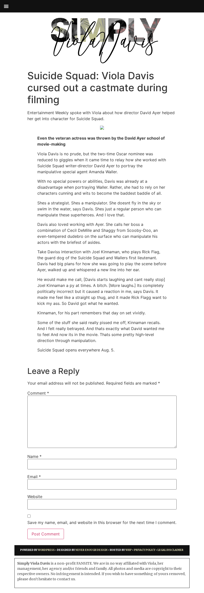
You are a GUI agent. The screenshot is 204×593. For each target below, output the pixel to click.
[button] (6, 6)
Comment (38, 393)
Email (34, 477)
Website (34, 497)
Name (34, 456)
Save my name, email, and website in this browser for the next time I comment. (101, 522)
